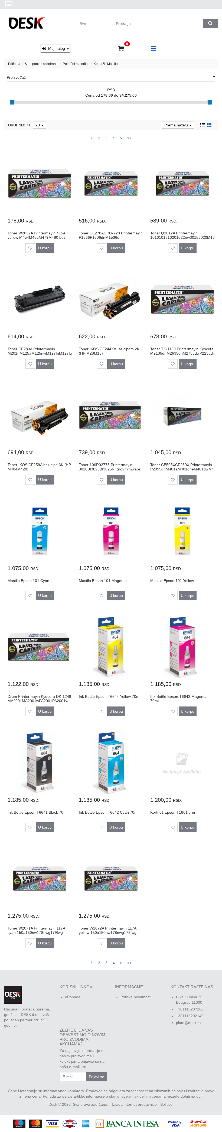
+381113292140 (190, 1016)
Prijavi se (96, 1077)
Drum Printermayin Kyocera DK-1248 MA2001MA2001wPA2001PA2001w (39, 698)
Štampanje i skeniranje (41, 64)
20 (38, 125)
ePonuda (72, 997)
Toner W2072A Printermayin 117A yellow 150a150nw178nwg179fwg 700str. (107, 932)
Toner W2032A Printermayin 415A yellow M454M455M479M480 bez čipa (37, 237)
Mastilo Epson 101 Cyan (28, 580)
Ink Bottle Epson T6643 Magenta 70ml (178, 698)
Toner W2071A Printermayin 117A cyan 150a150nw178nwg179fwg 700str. (36, 932)
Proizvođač (16, 77)
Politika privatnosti (135, 997)
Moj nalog (56, 48)
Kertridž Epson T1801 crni (172, 812)
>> (129, 138)
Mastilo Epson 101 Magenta (103, 580)
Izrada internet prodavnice (134, 1104)
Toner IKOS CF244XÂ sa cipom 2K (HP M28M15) (109, 351)
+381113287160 (190, 1009)
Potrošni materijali (76, 64)
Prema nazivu (176, 125)
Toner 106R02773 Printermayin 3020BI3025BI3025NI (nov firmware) (110, 467)
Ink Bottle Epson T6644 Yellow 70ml (109, 696)
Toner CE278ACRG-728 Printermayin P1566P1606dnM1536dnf (111, 235)
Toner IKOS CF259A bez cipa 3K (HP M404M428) (39, 467)
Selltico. (167, 1104)
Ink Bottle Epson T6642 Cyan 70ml (108, 812)
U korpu (45, 248)
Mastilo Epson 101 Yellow (172, 580)
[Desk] (27, 23)
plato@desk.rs (188, 1022)
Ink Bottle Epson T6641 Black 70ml (37, 812)
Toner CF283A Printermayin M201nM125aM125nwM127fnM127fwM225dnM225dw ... (54, 353)
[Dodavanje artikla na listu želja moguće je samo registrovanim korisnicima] (30, 248)
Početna (14, 64)
